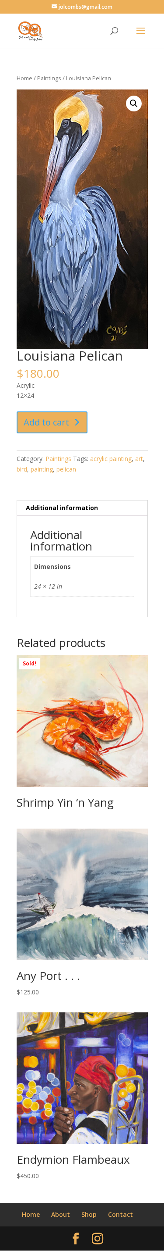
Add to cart (46, 422)
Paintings (49, 78)
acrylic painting (111, 458)
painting (42, 469)
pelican (66, 469)
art (139, 458)
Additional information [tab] (62, 508)
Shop (89, 1214)
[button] (134, 103)
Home (24, 78)
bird (22, 469)
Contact (120, 1214)
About (60, 1214)
